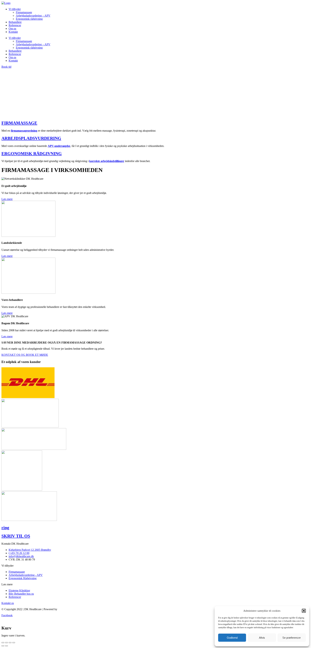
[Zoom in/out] (13, 594)
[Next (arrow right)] (6, 597)
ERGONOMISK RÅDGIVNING (31, 105)
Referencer (15, 25)
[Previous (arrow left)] (2, 597)
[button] (304, 611)
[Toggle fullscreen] (10, 594)
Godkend (232, 637)
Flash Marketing (67, 560)
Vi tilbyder (15, 9)
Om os (12, 28)
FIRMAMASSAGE (19, 74)
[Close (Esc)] (2, 594)
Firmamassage (24, 12)
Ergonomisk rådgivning (29, 18)
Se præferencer (291, 637)
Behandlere (15, 22)
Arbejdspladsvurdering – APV (33, 15)
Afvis (262, 637)
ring (5, 479)
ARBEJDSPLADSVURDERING (31, 89)
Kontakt (13, 31)
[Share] (6, 594)
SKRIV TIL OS (15, 487)
